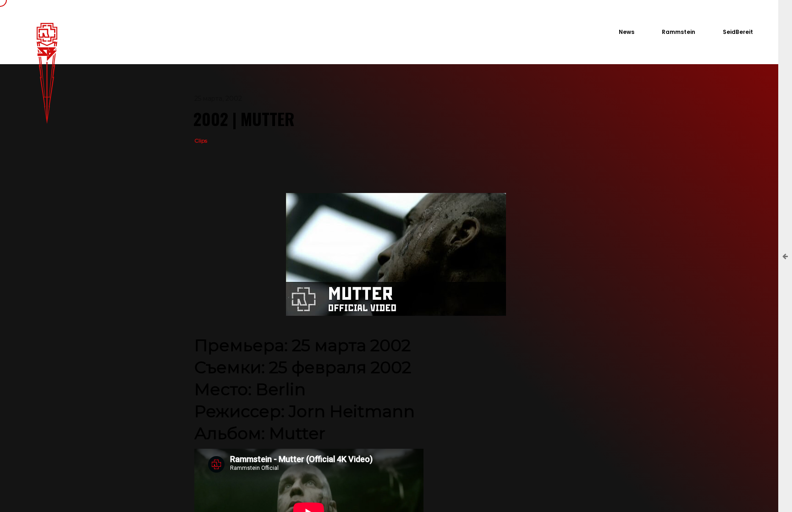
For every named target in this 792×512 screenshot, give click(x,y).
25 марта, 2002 (218, 98)
